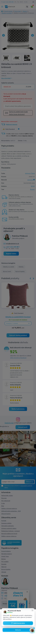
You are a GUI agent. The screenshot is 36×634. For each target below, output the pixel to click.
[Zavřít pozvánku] (32, 610)
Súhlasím (18, 630)
